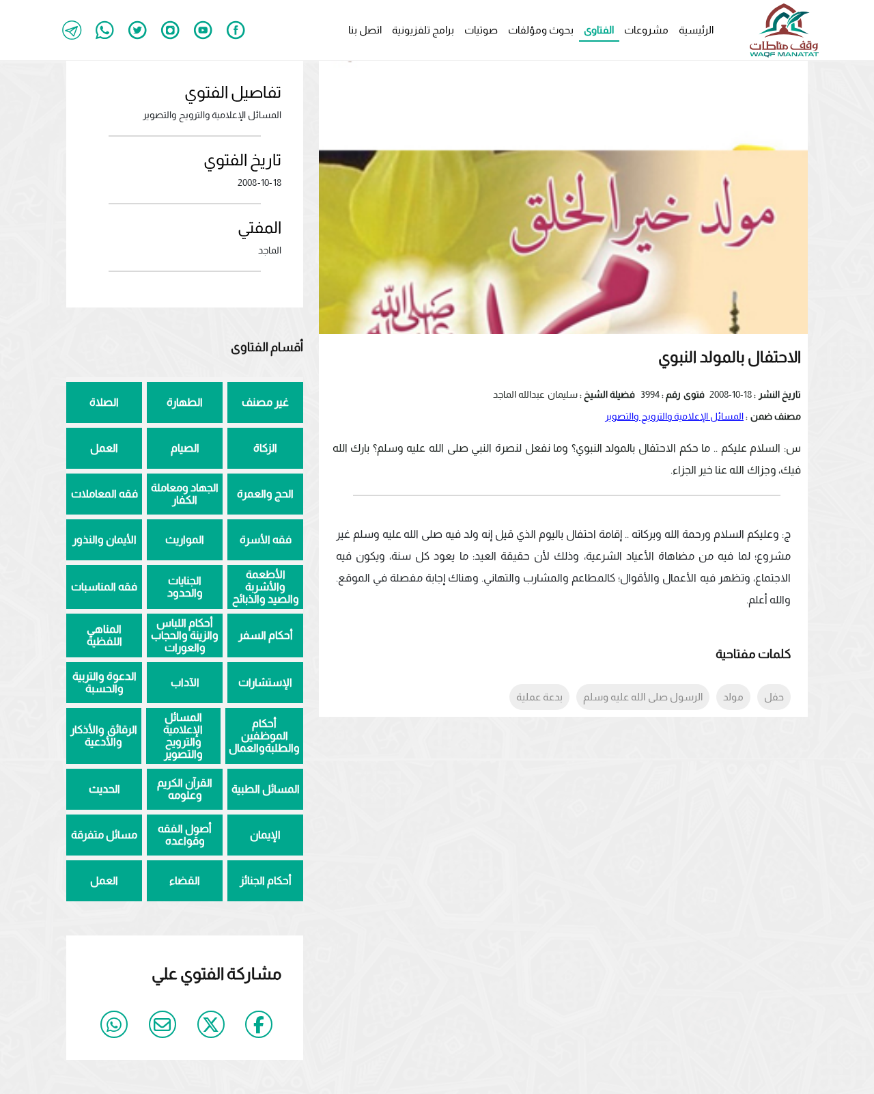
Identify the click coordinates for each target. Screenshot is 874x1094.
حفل (774, 696)
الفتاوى (599, 30)
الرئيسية (696, 30)
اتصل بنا (365, 30)
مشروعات (646, 30)
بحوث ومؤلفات (541, 30)
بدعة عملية (539, 696)
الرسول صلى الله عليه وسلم (643, 696)
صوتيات (481, 30)
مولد (733, 696)
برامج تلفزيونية (423, 30)
